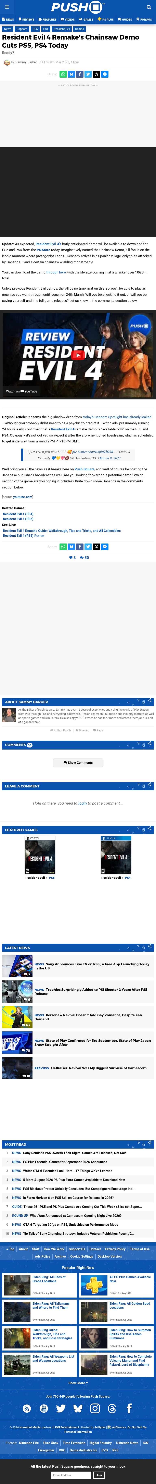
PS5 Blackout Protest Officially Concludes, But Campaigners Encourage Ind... (73, 1189)
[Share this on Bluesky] (71, 74)
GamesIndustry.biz (83, 1450)
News (7, 29)
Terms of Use (140, 1249)
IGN (145, 1443)
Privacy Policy (115, 1249)
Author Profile (62, 730)
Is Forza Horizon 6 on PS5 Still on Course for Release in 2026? (63, 1198)
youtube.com (22, 497)
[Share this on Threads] (96, 74)
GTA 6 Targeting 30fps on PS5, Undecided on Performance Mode (65, 1225)
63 (27, 1025)
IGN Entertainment (67, 1427)
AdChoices (119, 1427)
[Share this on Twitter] (88, 74)
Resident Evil (62, 29)
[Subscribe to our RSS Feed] (26, 1409)
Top (11, 1249)
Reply (100, 730)
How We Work (54, 1249)
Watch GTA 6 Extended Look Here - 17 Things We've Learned (62, 1171)
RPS (115, 1450)
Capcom (22, 29)
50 (86, 557)
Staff (35, 1249)
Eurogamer (46, 1450)
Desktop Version (110, 1256)
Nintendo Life (29, 1443)
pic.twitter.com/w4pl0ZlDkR (92, 451)
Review (23, 536)
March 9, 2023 (110, 457)
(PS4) (18, 514)
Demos (79, 29)
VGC (62, 1450)
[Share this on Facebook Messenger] (104, 74)
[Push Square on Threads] (112, 1409)
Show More (77, 1383)
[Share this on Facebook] (79, 74)
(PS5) (18, 519)
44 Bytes (100, 1427)
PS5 (35, 29)
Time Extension (74, 1443)
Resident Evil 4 (63, 429)
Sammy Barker (26, 62)
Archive (60, 1256)
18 (28, 1076)
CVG (105, 1450)
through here (56, 272)
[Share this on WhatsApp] (63, 74)
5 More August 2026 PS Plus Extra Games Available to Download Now (68, 1180)
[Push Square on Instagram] (95, 1409)
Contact (95, 1249)
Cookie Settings (81, 1256)
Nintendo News (127, 1443)
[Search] (149, 7)
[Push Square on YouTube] (43, 1409)
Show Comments (80, 763)
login (82, 803)
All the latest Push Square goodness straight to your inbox (78, 1466)
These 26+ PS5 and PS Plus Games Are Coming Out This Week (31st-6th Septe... (77, 1207)
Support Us (77, 1249)
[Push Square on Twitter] (60, 1409)
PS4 (45, 29)
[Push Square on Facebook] (129, 1409)
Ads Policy (42, 1256)
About (23, 1249)
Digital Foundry (101, 1443)
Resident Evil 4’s (48, 244)
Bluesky (83, 730)
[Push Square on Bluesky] (78, 1409)
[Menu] (7, 7)
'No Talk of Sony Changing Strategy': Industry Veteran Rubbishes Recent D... (73, 1234)
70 (27, 1051)
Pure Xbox (50, 1443)
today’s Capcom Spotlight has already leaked (117, 417)
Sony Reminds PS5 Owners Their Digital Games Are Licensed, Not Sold (69, 1153)
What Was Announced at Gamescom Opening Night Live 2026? (66, 1216)
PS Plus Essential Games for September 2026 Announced (59, 1162)
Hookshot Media (30, 1427)
